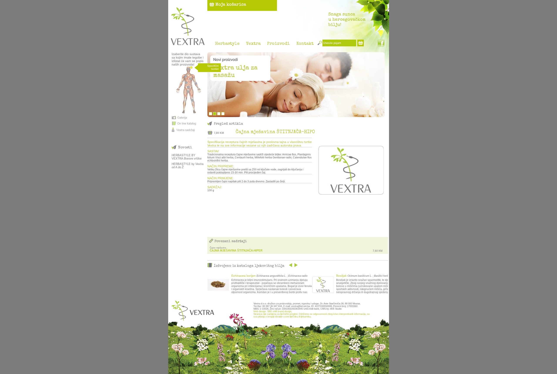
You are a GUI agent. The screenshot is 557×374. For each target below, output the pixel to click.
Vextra (253, 44)
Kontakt (305, 44)
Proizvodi (278, 44)
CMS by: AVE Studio (331, 308)
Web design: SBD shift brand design (272, 311)
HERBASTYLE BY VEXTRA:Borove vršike (186, 157)
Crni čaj (341, 275)
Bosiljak (236, 275)
